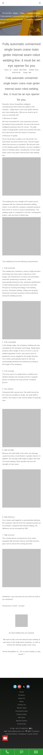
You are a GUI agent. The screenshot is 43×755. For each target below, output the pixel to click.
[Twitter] (24, 686)
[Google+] (19, 686)
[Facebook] (28, 686)
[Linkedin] (15, 686)
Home (21, 692)
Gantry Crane (21, 714)
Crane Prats (21, 724)
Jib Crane (21, 717)
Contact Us (22, 705)
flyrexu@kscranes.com (16, 731)
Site (29, 72)
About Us (21, 698)
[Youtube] (5, 738)
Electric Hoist (21, 708)
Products (21, 695)
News (21, 701)
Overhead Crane (21, 711)
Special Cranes (21, 721)
